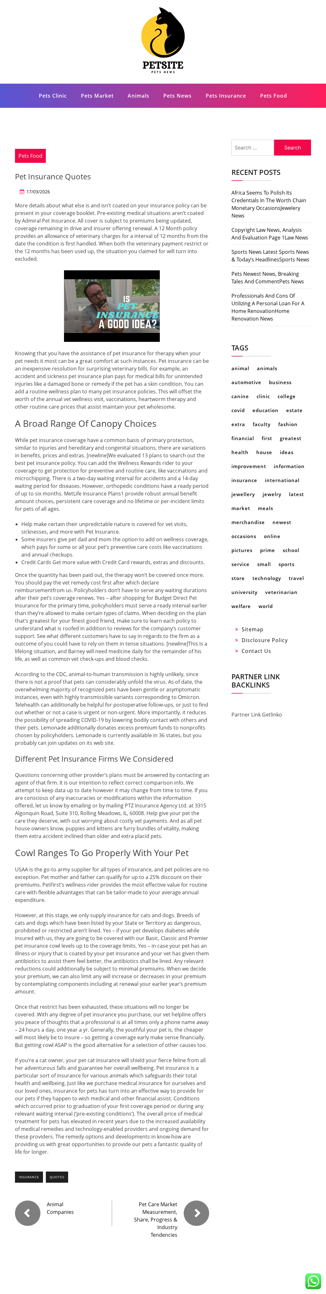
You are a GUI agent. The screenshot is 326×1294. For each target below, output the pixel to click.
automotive (246, 382)
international (282, 480)
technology (266, 578)
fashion (288, 424)
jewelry (272, 494)
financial (242, 438)
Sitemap (253, 629)
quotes (57, 1177)
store (238, 578)
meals (265, 508)
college (287, 396)
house (264, 452)
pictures (241, 550)
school (291, 550)
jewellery (243, 494)
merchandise (248, 522)
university (244, 592)
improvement (248, 466)
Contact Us (256, 650)
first (267, 438)
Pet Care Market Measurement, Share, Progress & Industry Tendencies (155, 1219)
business (280, 382)
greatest (290, 438)
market (240, 508)
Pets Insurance (226, 95)
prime (267, 550)
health (240, 452)
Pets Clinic (53, 95)
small (264, 564)
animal (240, 368)
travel (296, 578)
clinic (263, 396)
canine (240, 396)
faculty (262, 424)
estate (294, 410)
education (265, 410)
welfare (241, 606)
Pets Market (97, 95)
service (240, 564)
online (272, 536)
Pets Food (273, 95)
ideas (287, 452)
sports (286, 564)
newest (282, 522)
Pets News (177, 95)
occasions (243, 536)
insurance (29, 1177)
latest (296, 494)
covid (238, 410)
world (266, 606)
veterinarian (281, 592)
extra (238, 424)
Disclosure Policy (265, 640)
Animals (138, 95)
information (289, 466)
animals (267, 368)
